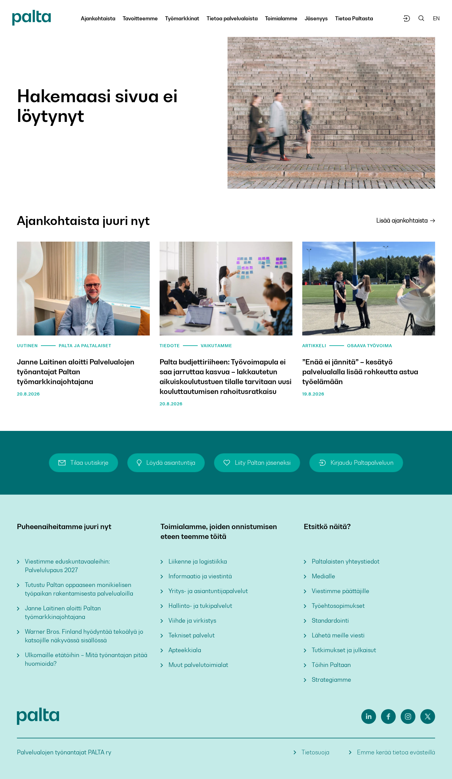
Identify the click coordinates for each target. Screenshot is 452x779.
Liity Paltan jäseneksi (263, 463)
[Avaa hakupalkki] (421, 18)
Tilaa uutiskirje (89, 463)
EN (436, 18)
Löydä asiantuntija (170, 463)
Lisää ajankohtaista (402, 220)
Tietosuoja (315, 752)
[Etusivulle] (31, 19)
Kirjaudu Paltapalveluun (362, 463)
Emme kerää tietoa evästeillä (396, 752)
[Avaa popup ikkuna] (406, 18)
